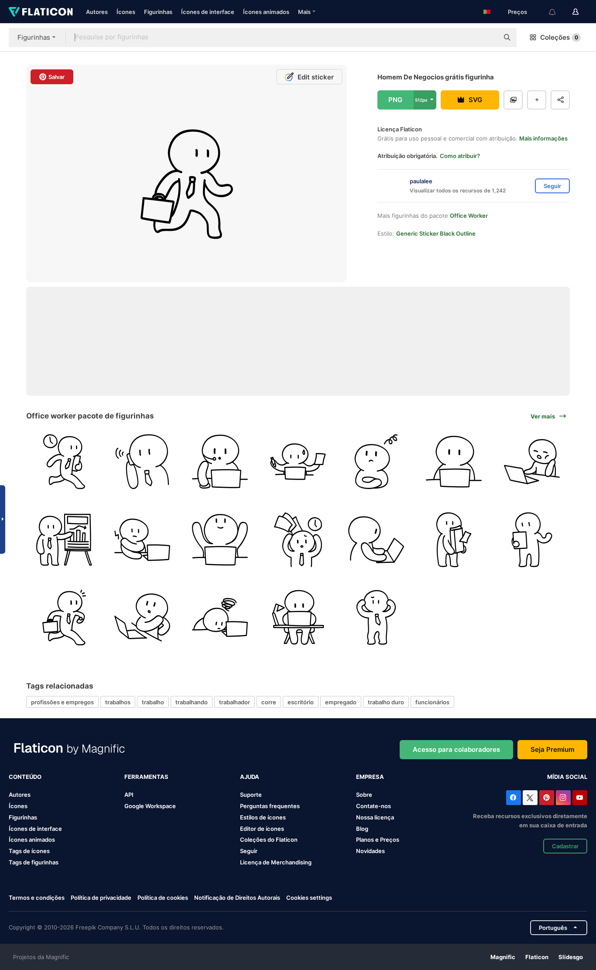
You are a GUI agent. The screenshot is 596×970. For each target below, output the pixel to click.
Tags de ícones (29, 850)
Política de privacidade (101, 897)
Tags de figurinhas (33, 862)
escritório (301, 702)
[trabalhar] (142, 617)
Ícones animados (266, 11)
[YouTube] (579, 797)
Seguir (248, 850)
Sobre (364, 794)
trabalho (153, 702)
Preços (517, 11)
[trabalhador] (142, 461)
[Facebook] (513, 797)
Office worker (469, 215)
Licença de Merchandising (276, 862)
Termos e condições (37, 897)
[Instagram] (563, 797)
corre (268, 702)
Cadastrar (565, 846)
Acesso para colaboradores (456, 749)
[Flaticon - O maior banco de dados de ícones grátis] (41, 12)
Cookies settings (309, 898)
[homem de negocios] (64, 461)
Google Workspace (150, 805)
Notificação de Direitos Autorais (237, 897)
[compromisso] (64, 617)
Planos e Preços (377, 839)
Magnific (502, 956)
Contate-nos (373, 805)
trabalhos (117, 702)
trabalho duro (386, 702)
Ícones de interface (207, 11)
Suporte (251, 794)
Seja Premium (552, 749)
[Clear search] (487, 37)
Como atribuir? (460, 155)
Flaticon (536, 956)
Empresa (370, 776)
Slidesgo (570, 956)
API (129, 794)
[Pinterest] (546, 797)
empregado (340, 702)
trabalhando (191, 702)
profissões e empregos (62, 702)
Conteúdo (25, 776)
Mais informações (543, 138)
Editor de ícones (262, 828)
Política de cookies (162, 897)
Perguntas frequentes (270, 805)
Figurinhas (158, 11)
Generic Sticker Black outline (436, 233)
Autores (97, 11)
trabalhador (234, 702)
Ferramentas (146, 776)
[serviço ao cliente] (219, 461)
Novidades (370, 850)
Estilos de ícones (263, 817)
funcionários (432, 702)
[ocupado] (298, 461)
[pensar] (376, 461)
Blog (362, 828)
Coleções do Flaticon (269, 839)
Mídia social (567, 776)
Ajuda (249, 776)
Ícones (125, 11)
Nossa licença (375, 817)
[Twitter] (530, 797)
